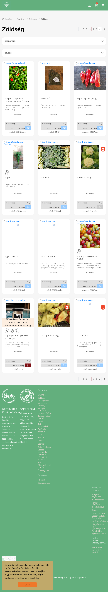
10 (104, 29)
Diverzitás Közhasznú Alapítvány (85, 64)
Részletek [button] (34, 578)
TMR (74, 577)
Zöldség (44, 19)
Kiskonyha (46, 63)
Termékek (20, 19)
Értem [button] (27, 585)
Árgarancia (81, 577)
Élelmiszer (33, 19)
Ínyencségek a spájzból (15, 63)
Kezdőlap (9, 19)
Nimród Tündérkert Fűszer (16, 300)
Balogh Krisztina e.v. (50, 142)
